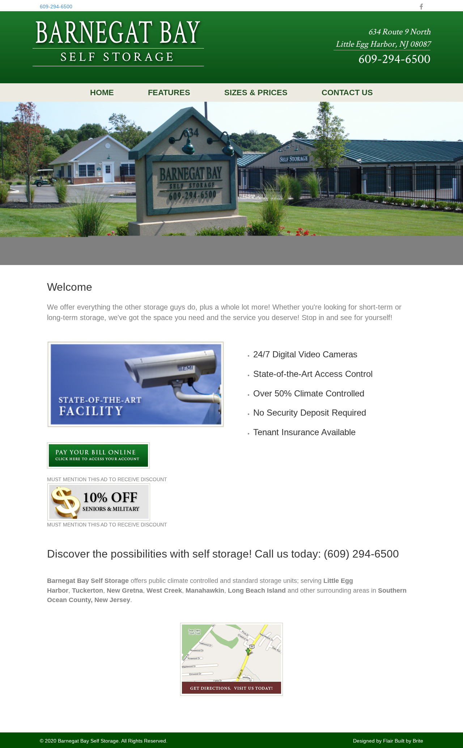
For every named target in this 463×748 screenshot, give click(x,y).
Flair (389, 741)
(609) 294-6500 (361, 554)
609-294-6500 (56, 6)
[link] (102, 92)
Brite (418, 741)
